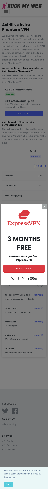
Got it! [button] (8, 484)
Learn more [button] (9, 477)
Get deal (24, 268)
